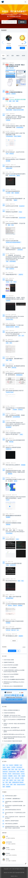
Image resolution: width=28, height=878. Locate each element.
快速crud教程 (9, 109)
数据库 (15, 200)
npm (19, 335)
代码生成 (11, 153)
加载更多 (14, 640)
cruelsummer (8, 521)
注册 (18, 650)
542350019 (8, 413)
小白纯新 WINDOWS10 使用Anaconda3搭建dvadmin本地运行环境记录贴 (14, 670)
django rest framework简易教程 (11, 674)
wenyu (7, 246)
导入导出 (5, 773)
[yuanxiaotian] (3, 842)
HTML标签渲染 (19, 127)
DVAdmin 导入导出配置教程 (10, 667)
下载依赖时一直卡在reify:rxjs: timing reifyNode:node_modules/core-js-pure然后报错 (15, 716)
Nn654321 (8, 477)
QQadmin (8, 619)
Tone (7, 295)
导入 (13, 778)
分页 (7, 780)
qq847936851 (8, 528)
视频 (17, 101)
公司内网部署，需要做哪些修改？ (13, 798)
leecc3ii (7, 431)
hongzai (9, 43)
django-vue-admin (10, 326)
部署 (7, 360)
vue (11, 282)
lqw (6, 339)
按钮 (9, 769)
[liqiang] (3, 859)
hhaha (7, 172)
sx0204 (7, 371)
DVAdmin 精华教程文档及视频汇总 (12, 710)
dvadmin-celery (12, 771)
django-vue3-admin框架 (18, 109)
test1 (7, 364)
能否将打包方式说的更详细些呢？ (13, 242)
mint (6, 105)
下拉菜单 (15, 409)
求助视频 (23, 465)
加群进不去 (8, 449)
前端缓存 (21, 636)
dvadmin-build (12, 175)
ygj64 (7, 438)
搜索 (10, 782)
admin (15, 282)
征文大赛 (12, 68)
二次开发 (8, 193)
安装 (7, 782)
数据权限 (8, 786)
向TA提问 (8, 48)
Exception (8, 164)
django (7, 282)
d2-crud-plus (19, 767)
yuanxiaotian (9, 842)
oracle (19, 780)
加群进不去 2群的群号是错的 (12, 820)
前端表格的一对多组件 (9, 676)
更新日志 (8, 93)
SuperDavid (8, 157)
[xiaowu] (3, 848)
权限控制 (10, 473)
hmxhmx (7, 537)
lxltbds (7, 513)
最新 (3, 55)
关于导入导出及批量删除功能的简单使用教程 (14, 679)
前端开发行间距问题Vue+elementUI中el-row (14, 734)
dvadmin (10, 605)
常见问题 (5, 769)
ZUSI (7, 196)
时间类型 (8, 622)
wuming (7, 204)
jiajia (7, 445)
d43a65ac (8, 189)
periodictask (13, 565)
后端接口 (5, 778)
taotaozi (7, 356)
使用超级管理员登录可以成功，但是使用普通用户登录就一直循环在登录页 (15, 827)
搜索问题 (22, 22)
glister (7, 388)
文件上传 (8, 630)
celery (21, 434)
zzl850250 (8, 463)
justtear (7, 113)
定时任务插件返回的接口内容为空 (13, 809)
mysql (7, 784)
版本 (4, 786)
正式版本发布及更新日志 (9, 712)
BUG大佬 (14, 367)
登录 (11, 343)
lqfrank (7, 265)
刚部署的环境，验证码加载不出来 (11, 727)
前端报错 (20, 605)
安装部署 (8, 120)
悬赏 (13, 55)
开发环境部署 (12, 261)
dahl (6, 272)
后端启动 (8, 300)
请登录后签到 (12, 650)
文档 (14, 101)
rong (6, 602)
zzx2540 (7, 210)
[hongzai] (3, 853)
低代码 (21, 778)
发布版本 (13, 93)
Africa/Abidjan (9, 533)
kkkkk (7, 278)
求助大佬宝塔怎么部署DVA (11, 823)
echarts (22, 773)
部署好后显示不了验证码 (17, 782)
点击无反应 (20, 249)
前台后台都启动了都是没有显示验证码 (13, 741)
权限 (13, 193)
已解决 (3, 58)
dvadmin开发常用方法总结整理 (11, 665)
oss (18, 630)
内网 (11, 360)
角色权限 (17, 193)
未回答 (23, 55)
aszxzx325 (8, 314)
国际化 (18, 175)
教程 (7, 68)
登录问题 (11, 441)
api (3, 782)
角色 (4, 784)
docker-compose (16, 773)
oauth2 (7, 500)
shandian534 (8, 495)
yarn (23, 335)
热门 (8, 55)
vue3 (15, 780)
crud (7, 153)
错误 (9, 225)
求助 (19, 776)
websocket (5, 771)
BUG (19, 580)
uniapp (20, 212)
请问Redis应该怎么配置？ (11, 795)
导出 (22, 580)
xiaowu (7, 847)
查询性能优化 (19, 375)
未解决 (17, 55)
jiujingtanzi (8, 420)
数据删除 (8, 517)
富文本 (9, 773)
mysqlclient (21, 206)
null (22, 43)
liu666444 (8, 579)
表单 (23, 780)
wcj (6, 561)
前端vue (17, 326)
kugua (7, 323)
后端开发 (21, 274)
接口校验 (8, 161)
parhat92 (7, 124)
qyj (6, 468)
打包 (12, 225)
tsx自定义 (20, 409)
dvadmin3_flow (9, 319)
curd (4, 780)
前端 (4, 765)
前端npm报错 (9, 168)
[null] (3, 837)
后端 (7, 261)
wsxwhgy (8, 406)
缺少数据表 (8, 427)
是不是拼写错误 (9, 598)
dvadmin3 (12, 268)
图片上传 (13, 630)
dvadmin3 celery (9, 392)
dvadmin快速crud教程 (9, 659)
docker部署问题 (16, 416)
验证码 (15, 481)
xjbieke (7, 594)
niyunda (7, 253)
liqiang (7, 63)
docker (15, 776)
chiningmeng (8, 634)
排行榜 (24, 647)
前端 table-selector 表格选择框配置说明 (13, 686)
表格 (15, 784)
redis (7, 343)
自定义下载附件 (17, 136)
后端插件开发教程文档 (9, 662)
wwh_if (7, 626)
